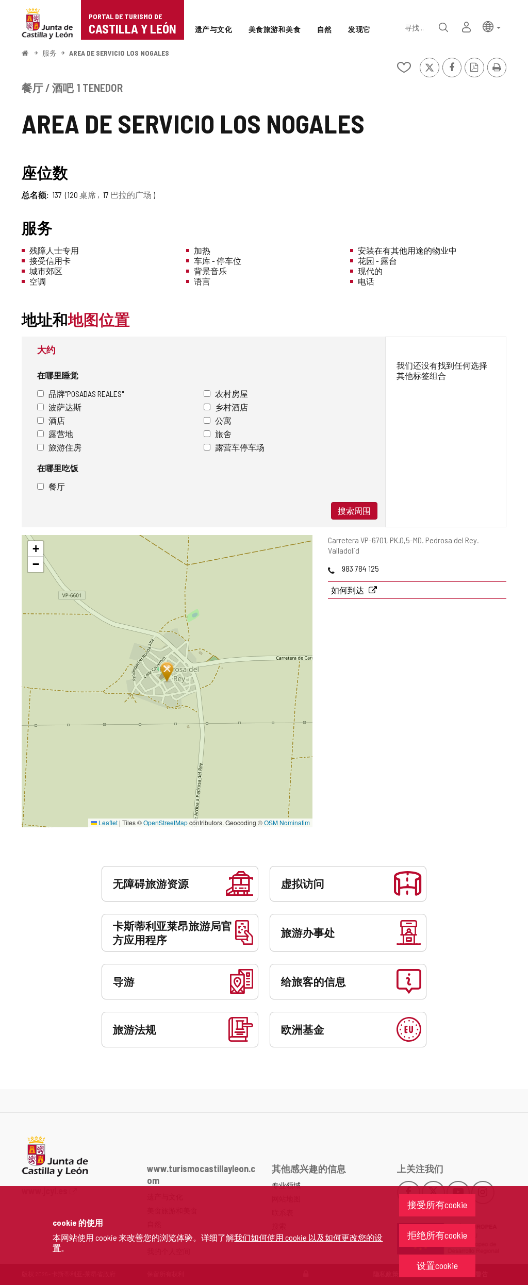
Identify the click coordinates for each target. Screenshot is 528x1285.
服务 (49, 52)
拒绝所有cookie (437, 1235)
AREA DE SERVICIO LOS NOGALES (119, 52)
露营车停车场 (240, 447)
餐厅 (56, 486)
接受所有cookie (437, 1204)
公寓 (223, 420)
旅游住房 (64, 447)
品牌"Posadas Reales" (86, 393)
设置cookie (437, 1265)
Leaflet (107, 822)
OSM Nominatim (287, 822)
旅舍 (223, 434)
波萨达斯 (64, 407)
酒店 (56, 420)
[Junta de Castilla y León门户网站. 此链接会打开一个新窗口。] (47, 22)
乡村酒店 (231, 407)
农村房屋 (231, 393)
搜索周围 (354, 510)
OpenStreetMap (165, 822)
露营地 (60, 434)
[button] (492, 26)
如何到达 (348, 590)
